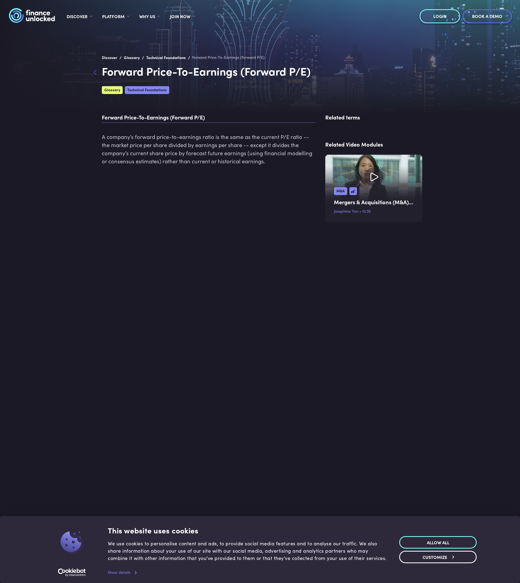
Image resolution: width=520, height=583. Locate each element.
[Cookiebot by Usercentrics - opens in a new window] (72, 572)
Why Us (147, 16)
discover (77, 16)
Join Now (180, 16)
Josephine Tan (346, 211)
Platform (113, 16)
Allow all (438, 542)
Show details (119, 572)
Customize (434, 557)
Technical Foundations (147, 89)
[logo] (32, 16)
